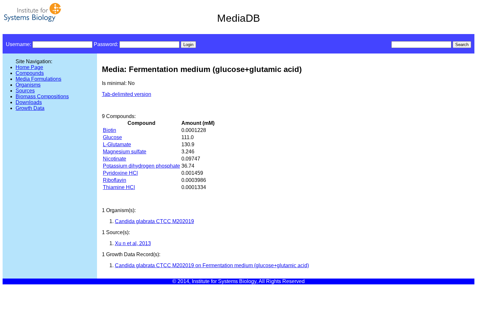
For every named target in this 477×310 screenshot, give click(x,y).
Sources (25, 90)
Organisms (28, 85)
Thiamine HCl (119, 187)
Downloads (29, 102)
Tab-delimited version (126, 94)
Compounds (30, 73)
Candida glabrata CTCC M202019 (154, 221)
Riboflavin (114, 180)
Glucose (112, 137)
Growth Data (30, 108)
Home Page (29, 67)
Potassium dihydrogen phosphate (141, 166)
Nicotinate (114, 158)
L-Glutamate (117, 144)
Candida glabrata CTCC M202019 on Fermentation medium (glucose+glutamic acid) (212, 265)
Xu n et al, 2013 (133, 243)
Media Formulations (38, 79)
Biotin (109, 130)
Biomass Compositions (42, 96)
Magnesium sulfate (124, 151)
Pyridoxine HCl (120, 173)
